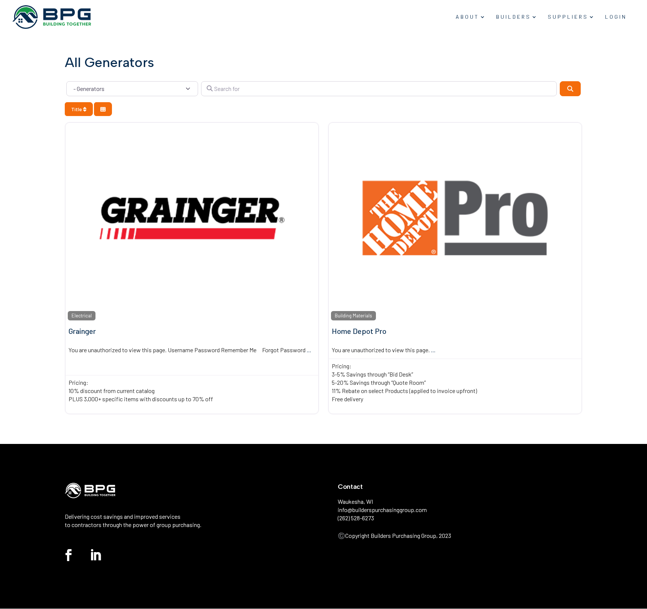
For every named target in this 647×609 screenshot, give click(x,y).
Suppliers (568, 17)
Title (77, 109)
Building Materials (353, 316)
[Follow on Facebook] (69, 555)
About (467, 17)
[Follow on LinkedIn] (95, 555)
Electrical (82, 316)
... (309, 349)
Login (616, 17)
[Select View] (103, 109)
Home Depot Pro (359, 330)
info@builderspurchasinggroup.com (382, 509)
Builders (513, 17)
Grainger (82, 330)
